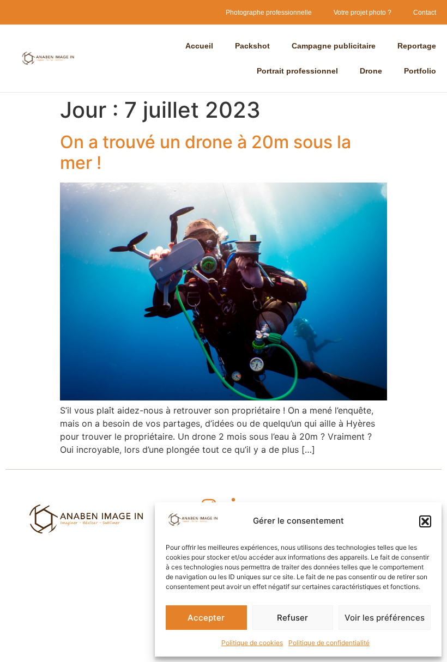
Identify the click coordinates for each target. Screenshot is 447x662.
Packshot (252, 45)
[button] (425, 521)
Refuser (292, 617)
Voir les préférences (385, 617)
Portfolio (420, 70)
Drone (371, 70)
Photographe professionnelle (269, 12)
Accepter (206, 617)
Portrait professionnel (297, 70)
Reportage (416, 45)
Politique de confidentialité (329, 643)
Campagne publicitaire (334, 45)
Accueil (199, 45)
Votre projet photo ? (362, 12)
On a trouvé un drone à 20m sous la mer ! (205, 152)
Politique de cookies (252, 643)
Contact (424, 12)
